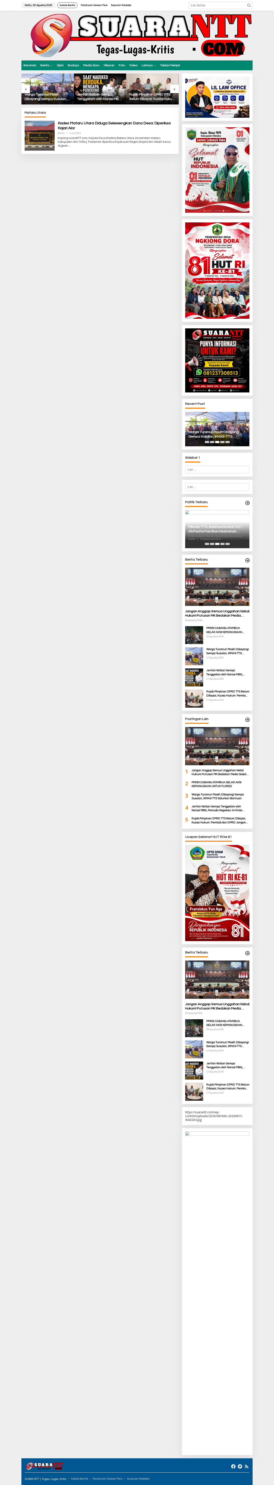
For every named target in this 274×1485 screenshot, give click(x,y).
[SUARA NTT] (137, 35)
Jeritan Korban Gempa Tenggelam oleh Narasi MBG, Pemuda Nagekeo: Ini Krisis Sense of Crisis (99, 97)
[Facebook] (233, 1466)
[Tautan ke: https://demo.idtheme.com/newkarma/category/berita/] (247, 953)
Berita (61, 133)
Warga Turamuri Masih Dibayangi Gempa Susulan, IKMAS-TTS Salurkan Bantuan (46, 97)
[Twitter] (240, 1466)
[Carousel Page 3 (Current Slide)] (217, 442)
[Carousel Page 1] (207, 442)
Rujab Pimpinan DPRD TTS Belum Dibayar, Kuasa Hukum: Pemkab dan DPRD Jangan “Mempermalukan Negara (152, 97)
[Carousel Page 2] (212, 442)
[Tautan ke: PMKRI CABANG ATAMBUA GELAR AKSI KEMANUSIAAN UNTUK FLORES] (194, 635)
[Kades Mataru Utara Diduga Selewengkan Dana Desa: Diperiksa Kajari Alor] (69, 145)
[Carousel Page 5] (227, 442)
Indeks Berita (79, 1478)
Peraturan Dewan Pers (107, 1478)
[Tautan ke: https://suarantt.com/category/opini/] (247, 720)
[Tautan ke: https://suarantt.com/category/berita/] (247, 503)
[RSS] (246, 1466)
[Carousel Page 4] (222, 442)
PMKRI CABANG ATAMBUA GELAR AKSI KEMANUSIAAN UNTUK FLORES (224, 630)
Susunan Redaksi (138, 1478)
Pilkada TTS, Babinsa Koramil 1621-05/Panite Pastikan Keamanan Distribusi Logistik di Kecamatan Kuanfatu (215, 529)
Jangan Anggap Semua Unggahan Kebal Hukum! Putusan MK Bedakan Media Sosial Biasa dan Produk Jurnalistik (217, 614)
